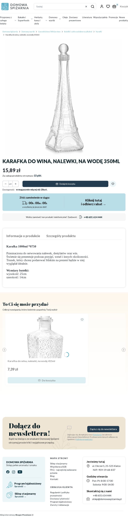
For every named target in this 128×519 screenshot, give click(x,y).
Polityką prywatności (84, 439)
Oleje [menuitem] (65, 17)
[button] (92, 6)
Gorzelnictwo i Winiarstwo (49, 31)
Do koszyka (48, 380)
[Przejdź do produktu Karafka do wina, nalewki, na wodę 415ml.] (47, 337)
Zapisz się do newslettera (103, 429)
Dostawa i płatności (59, 498)
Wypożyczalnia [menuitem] (100, 17)
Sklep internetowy (15, 515)
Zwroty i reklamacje (59, 505)
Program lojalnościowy (61, 501)
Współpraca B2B (58, 466)
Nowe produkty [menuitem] (123, 19)
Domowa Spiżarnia (10, 31)
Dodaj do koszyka (67, 183)
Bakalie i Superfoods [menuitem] (23, 19)
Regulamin (97, 434)
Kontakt (54, 479)
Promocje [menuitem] (113, 17)
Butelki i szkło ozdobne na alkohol (78, 31)
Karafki (99, 31)
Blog (52, 476)
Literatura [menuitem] (87, 17)
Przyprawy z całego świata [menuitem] (6, 20)
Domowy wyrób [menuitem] (53, 19)
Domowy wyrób (28, 31)
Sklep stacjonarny (58, 463)
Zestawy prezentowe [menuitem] (75, 19)
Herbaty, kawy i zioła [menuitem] (38, 20)
